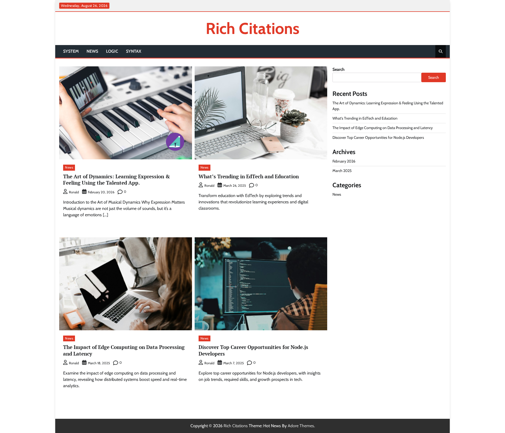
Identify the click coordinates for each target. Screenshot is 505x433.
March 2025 (342, 170)
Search (338, 69)
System (71, 51)
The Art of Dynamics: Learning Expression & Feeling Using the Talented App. (116, 179)
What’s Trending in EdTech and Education (249, 176)
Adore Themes (301, 425)
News (92, 51)
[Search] (441, 51)
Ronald (74, 192)
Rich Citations (252, 28)
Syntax (133, 51)
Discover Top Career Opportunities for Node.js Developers (253, 350)
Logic (112, 51)
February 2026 (343, 161)
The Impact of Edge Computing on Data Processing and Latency (124, 350)
